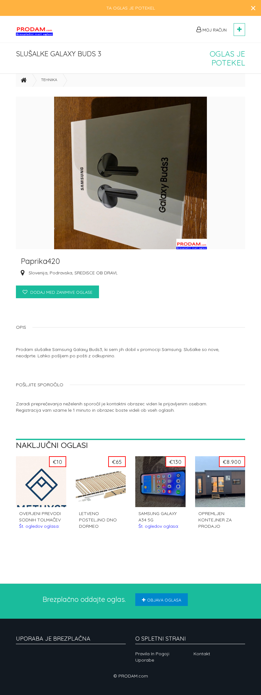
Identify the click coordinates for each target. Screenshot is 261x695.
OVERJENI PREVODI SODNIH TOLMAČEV (40, 520)
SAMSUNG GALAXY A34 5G (158, 520)
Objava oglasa (164, 599)
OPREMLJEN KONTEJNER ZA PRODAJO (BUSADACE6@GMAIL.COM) (220, 520)
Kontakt (202, 654)
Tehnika (49, 79)
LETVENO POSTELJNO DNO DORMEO (99, 520)
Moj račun (214, 29)
